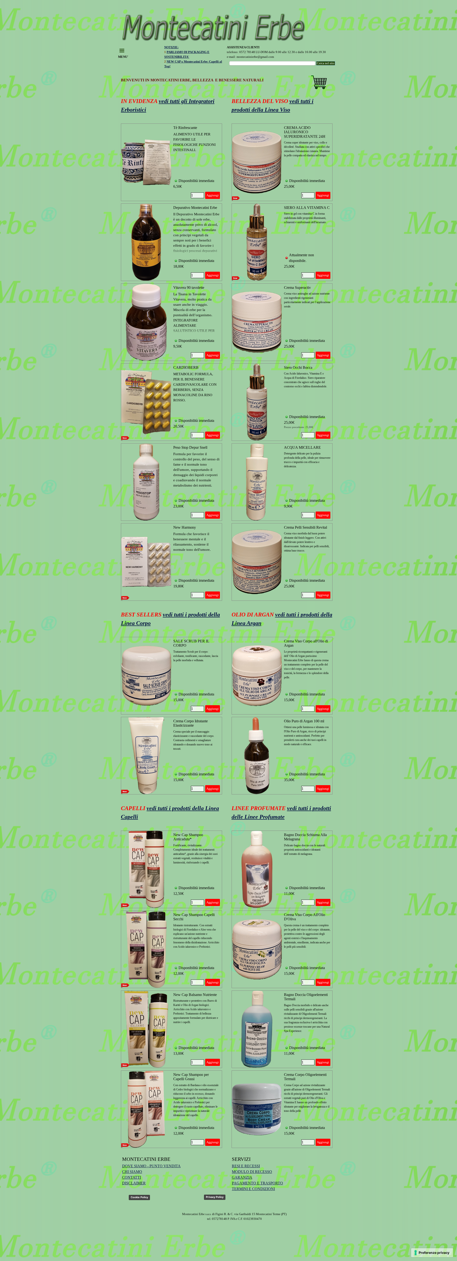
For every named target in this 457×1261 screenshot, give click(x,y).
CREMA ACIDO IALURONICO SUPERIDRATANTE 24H (304, 132)
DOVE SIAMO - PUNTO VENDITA (151, 1166)
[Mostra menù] (121, 50)
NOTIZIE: (171, 47)
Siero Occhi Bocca (298, 367)
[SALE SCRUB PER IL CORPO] (146, 675)
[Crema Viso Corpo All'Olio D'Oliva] (257, 949)
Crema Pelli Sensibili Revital (305, 527)
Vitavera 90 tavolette (188, 288)
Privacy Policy (215, 1197)
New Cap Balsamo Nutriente (195, 995)
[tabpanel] (195, 59)
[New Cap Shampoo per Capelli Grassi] (146, 1109)
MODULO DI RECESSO (252, 1172)
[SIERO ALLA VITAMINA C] (257, 242)
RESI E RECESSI (246, 1166)
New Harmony (184, 527)
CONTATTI (131, 1177)
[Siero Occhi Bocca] (257, 402)
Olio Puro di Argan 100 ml (304, 721)
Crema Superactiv (297, 288)
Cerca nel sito (325, 63)
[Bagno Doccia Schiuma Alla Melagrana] (257, 869)
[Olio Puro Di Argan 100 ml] (257, 755)
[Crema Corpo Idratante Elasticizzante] (146, 755)
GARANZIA (242, 1177)
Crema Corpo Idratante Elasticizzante (190, 723)
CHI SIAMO (132, 1172)
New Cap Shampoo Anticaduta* (188, 837)
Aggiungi (212, 195)
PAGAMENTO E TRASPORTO (257, 1183)
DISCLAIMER (134, 1183)
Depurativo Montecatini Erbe (195, 208)
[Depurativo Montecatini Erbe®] (146, 242)
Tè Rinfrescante (185, 128)
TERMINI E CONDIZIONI (253, 1189)
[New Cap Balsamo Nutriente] (146, 1029)
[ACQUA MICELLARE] (257, 482)
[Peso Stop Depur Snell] (146, 482)
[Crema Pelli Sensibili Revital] (257, 562)
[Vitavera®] (146, 322)
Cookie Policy (139, 1197)
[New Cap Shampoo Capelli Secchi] (146, 949)
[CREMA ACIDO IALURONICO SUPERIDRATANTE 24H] (257, 162)
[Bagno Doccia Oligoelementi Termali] (257, 1029)
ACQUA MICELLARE (302, 447)
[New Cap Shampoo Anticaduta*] (146, 869)
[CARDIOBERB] (146, 402)
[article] (171, 162)
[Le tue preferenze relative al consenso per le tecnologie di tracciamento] (432, 1252)
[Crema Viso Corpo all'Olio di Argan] (257, 675)
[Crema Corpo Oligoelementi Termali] (257, 1109)
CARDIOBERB (186, 367)
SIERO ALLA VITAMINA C (307, 208)
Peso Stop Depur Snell (190, 447)
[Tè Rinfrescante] (146, 162)
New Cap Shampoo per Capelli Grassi (191, 1077)
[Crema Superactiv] (257, 322)
